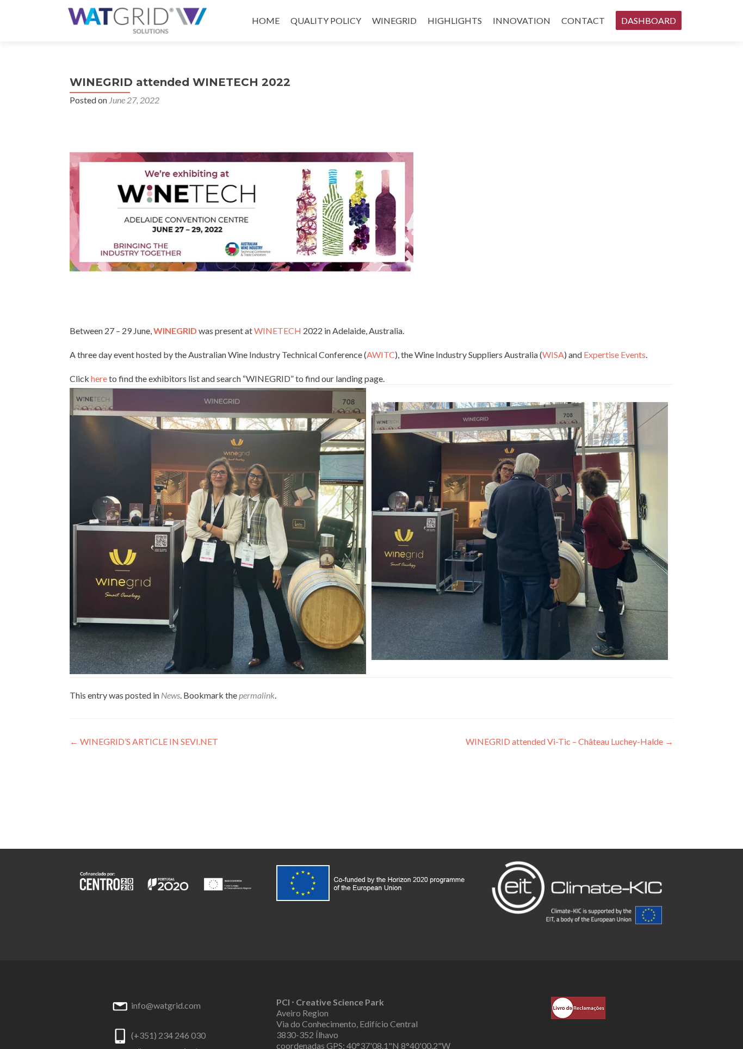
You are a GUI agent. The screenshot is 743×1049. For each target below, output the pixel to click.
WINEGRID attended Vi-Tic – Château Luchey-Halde (569, 741)
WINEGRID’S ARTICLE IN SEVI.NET (144, 741)
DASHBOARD (648, 20)
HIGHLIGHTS (455, 20)
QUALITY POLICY (325, 20)
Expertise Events (615, 354)
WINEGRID (394, 20)
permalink (257, 695)
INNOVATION (521, 20)
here (99, 378)
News (170, 695)
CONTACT (583, 20)
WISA (553, 354)
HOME (266, 20)
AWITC (381, 354)
